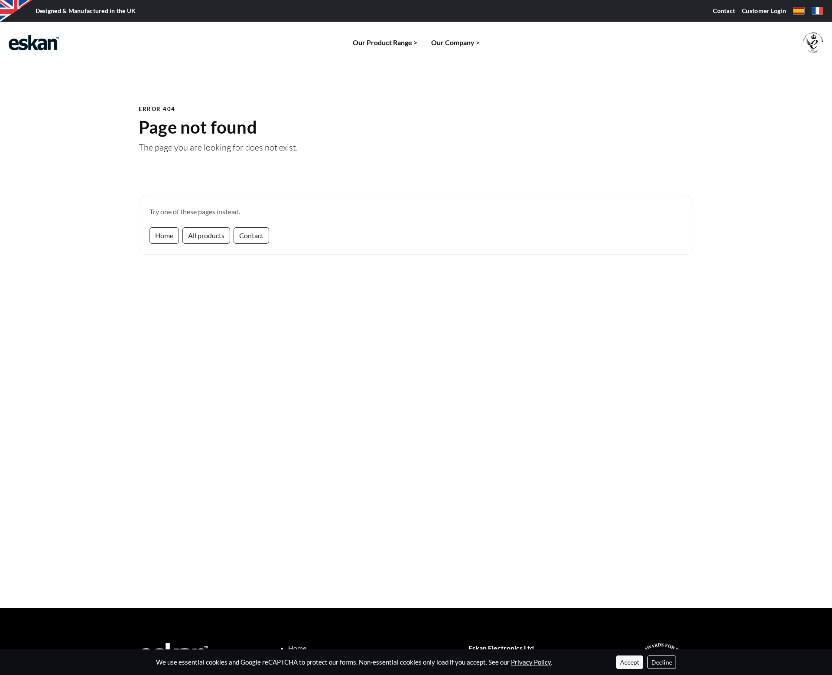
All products (206, 235)
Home (164, 235)
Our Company (452, 42)
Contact (724, 10)
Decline (661, 662)
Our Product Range (382, 42)
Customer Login (764, 10)
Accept (629, 662)
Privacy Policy (531, 662)
